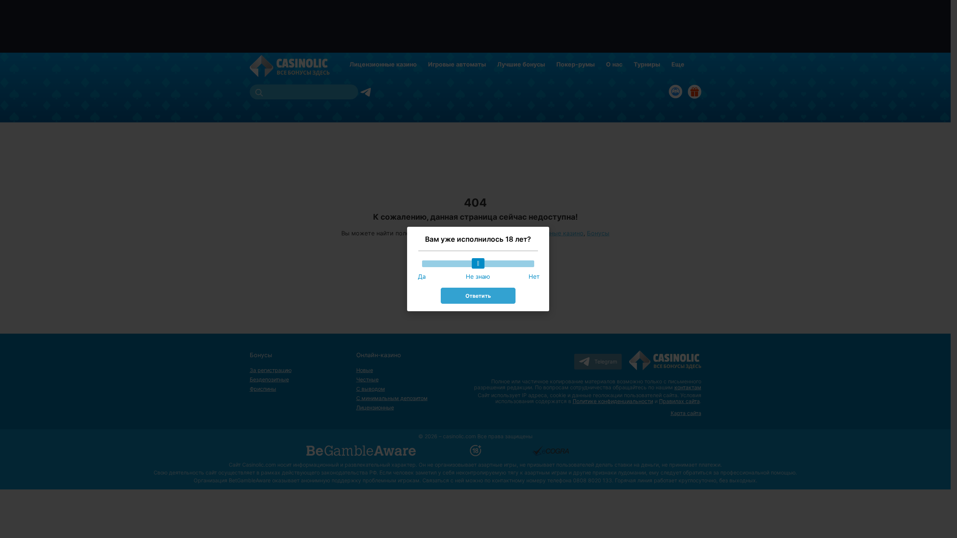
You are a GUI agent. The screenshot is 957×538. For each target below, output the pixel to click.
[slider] (478, 263)
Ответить (478, 296)
